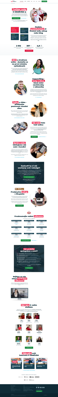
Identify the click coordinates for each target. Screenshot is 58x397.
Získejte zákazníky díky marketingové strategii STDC (16, 366)
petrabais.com (16, 223)
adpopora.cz (29, 223)
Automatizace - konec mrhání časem (27, 389)
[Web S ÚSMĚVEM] (13, 1)
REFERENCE (28, 1)
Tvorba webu (12, 387)
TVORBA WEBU (21, 1)
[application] (19, 293)
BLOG (36, 1)
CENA (31, 1)
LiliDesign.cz (29, 229)
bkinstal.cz (41, 229)
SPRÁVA (25, 1)
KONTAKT (39, 1)
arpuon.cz (41, 223)
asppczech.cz (16, 229)
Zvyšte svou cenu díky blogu (26, 388)
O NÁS (34, 1)
